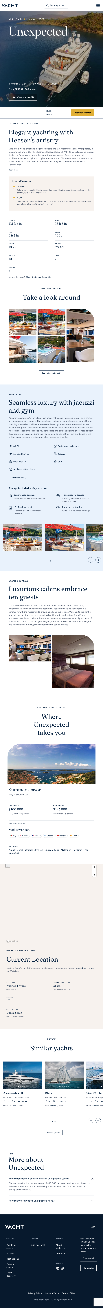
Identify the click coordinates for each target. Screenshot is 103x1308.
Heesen (30, 19)
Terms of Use (68, 1293)
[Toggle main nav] (98, 5)
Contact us (61, 1253)
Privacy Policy (35, 1293)
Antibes (82, 968)
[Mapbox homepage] (12, 941)
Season (49, 111)
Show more (13, 170)
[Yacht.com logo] (14, 1227)
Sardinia (77, 849)
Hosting (34, 1239)
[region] (51, 904)
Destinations (12, 1258)
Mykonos (66, 849)
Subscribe (89, 1268)
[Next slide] (98, 560)
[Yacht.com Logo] (10, 5)
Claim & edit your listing (36, 277)
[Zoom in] (94, 867)
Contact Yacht (52, 1293)
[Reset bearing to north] (94, 875)
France (90, 968)
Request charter (82, 112)
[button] (18, 1086)
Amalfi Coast (16, 849)
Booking (10, 1239)
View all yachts (53, 1132)
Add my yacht (38, 1245)
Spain (18, 1012)
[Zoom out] (94, 871)
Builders (10, 1253)
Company (59, 1239)
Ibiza (56, 849)
